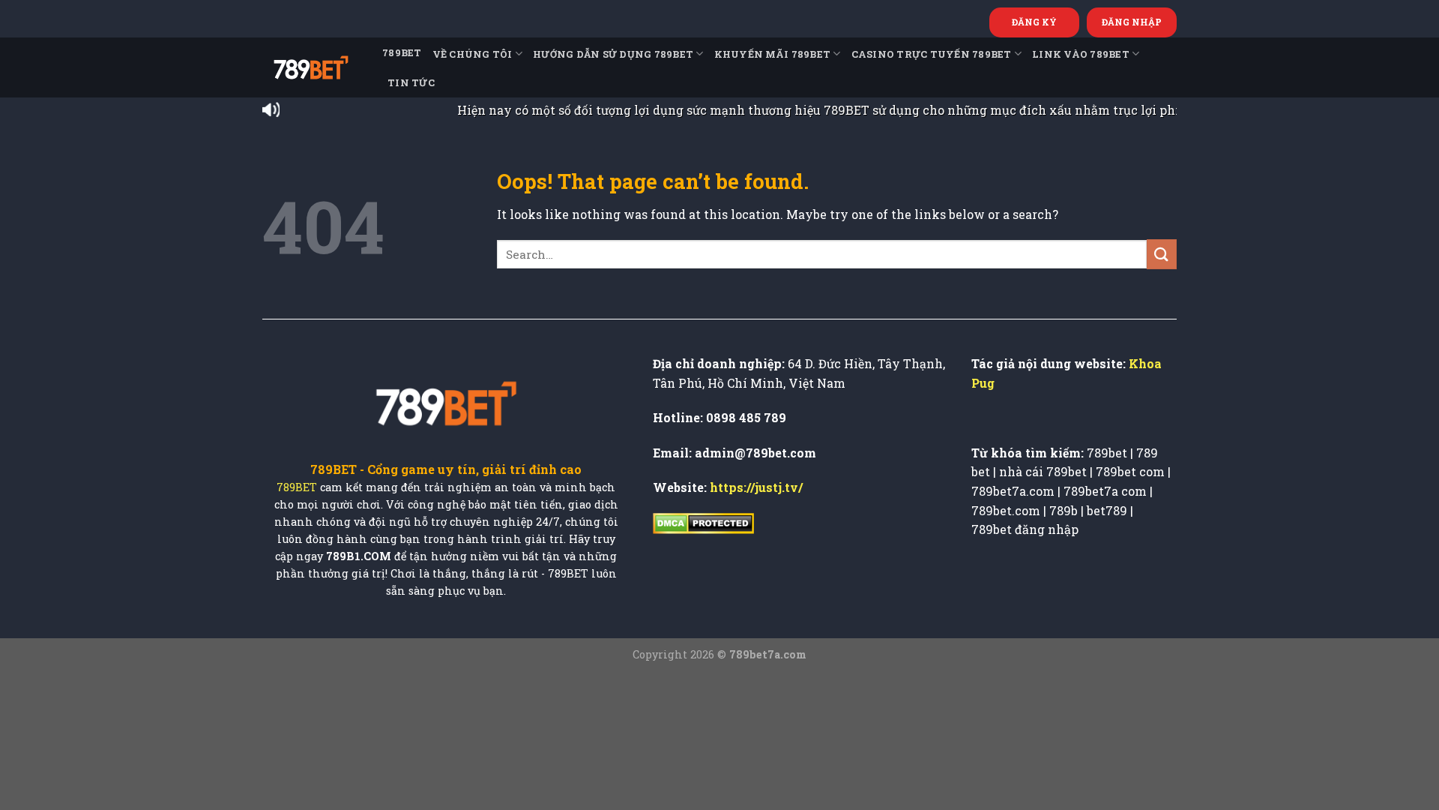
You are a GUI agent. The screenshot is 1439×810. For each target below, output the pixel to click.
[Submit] (1162, 253)
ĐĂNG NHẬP (1132, 22)
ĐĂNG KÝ (1034, 22)
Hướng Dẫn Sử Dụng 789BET (613, 54)
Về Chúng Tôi (472, 54)
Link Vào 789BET (1080, 54)
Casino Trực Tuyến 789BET (931, 54)
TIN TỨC (411, 82)
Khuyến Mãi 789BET (772, 54)
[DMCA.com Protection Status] (703, 522)
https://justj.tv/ (756, 487)
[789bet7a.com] (311, 67)
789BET (402, 52)
